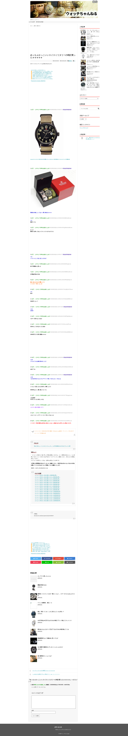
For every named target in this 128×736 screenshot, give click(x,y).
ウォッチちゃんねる (65, 733)
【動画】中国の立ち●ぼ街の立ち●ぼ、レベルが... (41, 545)
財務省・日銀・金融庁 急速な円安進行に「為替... (41, 551)
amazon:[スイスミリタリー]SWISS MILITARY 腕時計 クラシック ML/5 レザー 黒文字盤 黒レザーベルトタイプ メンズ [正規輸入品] (50, 159)
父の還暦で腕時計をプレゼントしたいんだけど (50, 647)
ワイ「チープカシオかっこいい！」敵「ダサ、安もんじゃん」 (93, 32)
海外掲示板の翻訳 (39, 21)
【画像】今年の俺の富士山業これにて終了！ (40, 75)
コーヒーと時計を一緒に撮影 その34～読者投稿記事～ (93, 62)
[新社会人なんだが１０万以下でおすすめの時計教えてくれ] (33, 632)
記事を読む (40, 578)
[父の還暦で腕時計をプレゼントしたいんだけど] (33, 649)
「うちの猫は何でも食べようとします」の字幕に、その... (42, 71)
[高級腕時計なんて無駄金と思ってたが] (33, 641)
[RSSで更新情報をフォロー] (96, 2)
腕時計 (70, 60)
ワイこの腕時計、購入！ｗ (45, 602)
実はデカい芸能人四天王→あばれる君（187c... (40, 548)
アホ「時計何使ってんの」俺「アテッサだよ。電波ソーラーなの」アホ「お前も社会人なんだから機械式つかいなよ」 (90, 85)
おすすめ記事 (32, 21)
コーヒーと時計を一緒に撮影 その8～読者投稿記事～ (47, 487)
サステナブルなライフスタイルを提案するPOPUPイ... (42, 77)
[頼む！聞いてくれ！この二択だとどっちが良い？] (33, 614)
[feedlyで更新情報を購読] (94, 2)
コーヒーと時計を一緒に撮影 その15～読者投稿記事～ (48, 500)
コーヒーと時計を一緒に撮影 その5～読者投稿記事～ (47, 482)
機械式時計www (42, 585)
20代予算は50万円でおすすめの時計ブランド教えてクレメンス (55, 620)
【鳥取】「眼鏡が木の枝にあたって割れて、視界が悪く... (42, 76)
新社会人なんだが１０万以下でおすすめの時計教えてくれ (53, 629)
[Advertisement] (53, 40)
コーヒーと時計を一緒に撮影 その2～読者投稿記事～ (47, 477)
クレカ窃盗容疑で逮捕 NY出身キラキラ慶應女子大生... (42, 73)
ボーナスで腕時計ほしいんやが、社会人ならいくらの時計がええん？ (93, 43)
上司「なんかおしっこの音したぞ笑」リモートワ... (41, 546)
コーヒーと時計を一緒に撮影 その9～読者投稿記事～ (47, 489)
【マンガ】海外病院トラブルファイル (38, 542)
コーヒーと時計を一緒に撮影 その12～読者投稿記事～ (48, 495)
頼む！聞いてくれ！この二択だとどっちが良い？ (51, 611)
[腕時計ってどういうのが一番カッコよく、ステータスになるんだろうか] (33, 596)
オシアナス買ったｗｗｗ (44, 576)
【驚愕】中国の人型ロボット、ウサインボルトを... (41, 550)
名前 (33, 710)
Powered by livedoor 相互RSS (38, 80)
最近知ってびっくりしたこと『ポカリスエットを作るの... (42, 78)
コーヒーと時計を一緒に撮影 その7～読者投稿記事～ (47, 486)
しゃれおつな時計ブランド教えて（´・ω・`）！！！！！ (46, 674)
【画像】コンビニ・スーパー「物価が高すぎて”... (41, 543)
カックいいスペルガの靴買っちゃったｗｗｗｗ (44, 670)
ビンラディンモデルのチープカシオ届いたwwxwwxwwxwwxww (93, 79)
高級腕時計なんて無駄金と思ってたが (48, 638)
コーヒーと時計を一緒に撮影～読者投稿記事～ (46, 475)
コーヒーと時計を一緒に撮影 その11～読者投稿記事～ (48, 493)
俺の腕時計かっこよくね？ (45, 656)
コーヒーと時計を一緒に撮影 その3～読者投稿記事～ (47, 478)
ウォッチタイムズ (84, 127)
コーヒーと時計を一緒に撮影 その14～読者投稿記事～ (48, 498)
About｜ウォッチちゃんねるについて (63, 729)
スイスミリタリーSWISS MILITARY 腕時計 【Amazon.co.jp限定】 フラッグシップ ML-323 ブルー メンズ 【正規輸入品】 (54, 432)
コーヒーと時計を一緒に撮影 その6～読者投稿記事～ (47, 484)
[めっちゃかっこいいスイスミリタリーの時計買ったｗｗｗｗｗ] (69, 558)
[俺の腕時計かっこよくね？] (33, 658)
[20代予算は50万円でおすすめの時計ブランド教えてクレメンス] (33, 623)
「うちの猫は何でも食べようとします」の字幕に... (41, 547)
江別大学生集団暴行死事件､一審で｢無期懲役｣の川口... (42, 72)
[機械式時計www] (33, 587)
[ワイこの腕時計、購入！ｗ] (33, 605)
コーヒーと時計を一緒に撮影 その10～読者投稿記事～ (48, 491)
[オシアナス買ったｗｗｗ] (33, 579)
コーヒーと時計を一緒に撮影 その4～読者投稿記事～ (47, 480)
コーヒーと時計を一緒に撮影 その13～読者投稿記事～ (48, 497)
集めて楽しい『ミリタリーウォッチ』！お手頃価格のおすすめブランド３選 (52, 446)
